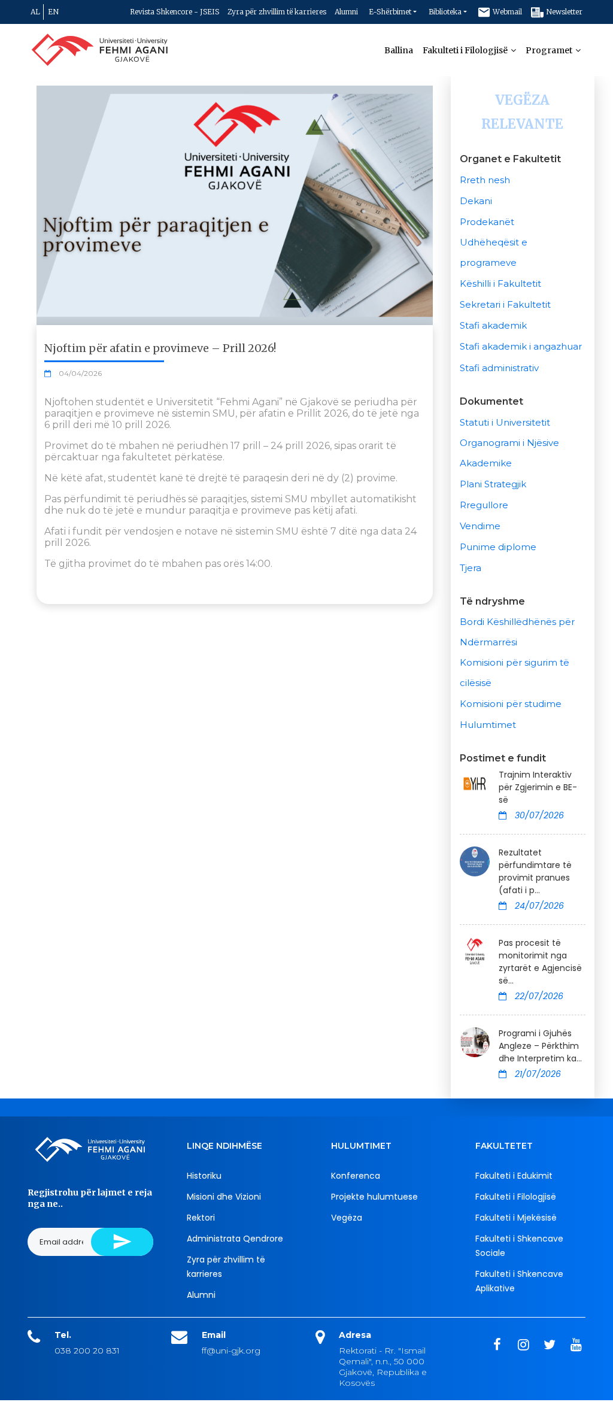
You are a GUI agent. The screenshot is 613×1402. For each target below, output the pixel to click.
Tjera (470, 567)
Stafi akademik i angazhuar (521, 346)
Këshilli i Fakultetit (500, 283)
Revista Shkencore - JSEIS (174, 11)
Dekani (476, 201)
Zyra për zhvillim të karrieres (276, 11)
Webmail (506, 11)
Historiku (204, 1176)
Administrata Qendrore (235, 1239)
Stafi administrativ (499, 368)
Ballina (398, 50)
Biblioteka (445, 11)
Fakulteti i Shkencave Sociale (519, 1246)
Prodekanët (487, 221)
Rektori (201, 1218)
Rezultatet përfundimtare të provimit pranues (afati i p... (535, 871)
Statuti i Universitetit (505, 422)
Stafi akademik (493, 325)
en (53, 11)
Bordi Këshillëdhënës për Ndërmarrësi (517, 632)
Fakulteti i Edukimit (514, 1176)
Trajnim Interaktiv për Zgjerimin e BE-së (538, 787)
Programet (550, 50)
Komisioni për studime (511, 703)
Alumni (346, 11)
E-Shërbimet (390, 11)
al (35, 11)
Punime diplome (498, 547)
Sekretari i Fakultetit (505, 304)
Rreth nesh (485, 180)
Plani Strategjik (493, 484)
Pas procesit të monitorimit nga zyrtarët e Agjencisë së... (540, 962)
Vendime (480, 526)
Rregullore (484, 505)
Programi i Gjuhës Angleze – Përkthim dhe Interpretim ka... (540, 1045)
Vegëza (346, 1218)
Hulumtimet (488, 724)
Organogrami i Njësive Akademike (509, 453)
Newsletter (563, 11)
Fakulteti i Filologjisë (466, 50)
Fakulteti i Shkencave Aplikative (519, 1281)
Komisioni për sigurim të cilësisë (514, 672)
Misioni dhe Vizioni (224, 1197)
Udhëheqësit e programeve (493, 252)
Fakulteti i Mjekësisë (516, 1218)
